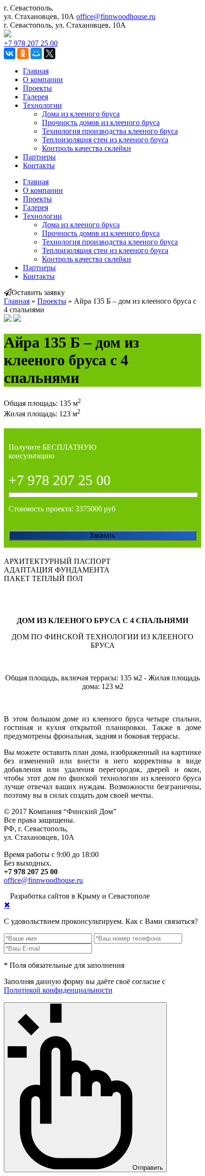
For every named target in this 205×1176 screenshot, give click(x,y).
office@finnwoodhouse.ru (115, 16)
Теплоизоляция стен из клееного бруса (105, 140)
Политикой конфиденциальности (58, 990)
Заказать (102, 535)
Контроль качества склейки (86, 148)
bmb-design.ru (173, 896)
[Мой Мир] (36, 53)
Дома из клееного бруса (81, 114)
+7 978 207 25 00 (31, 43)
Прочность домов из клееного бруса (101, 122)
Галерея (35, 97)
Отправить (148, 1167)
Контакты (39, 165)
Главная (36, 71)
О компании (43, 79)
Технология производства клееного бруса (110, 131)
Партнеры (39, 157)
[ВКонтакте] (9, 53)
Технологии (42, 105)
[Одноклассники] (23, 53)
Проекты (37, 88)
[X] (49, 53)
